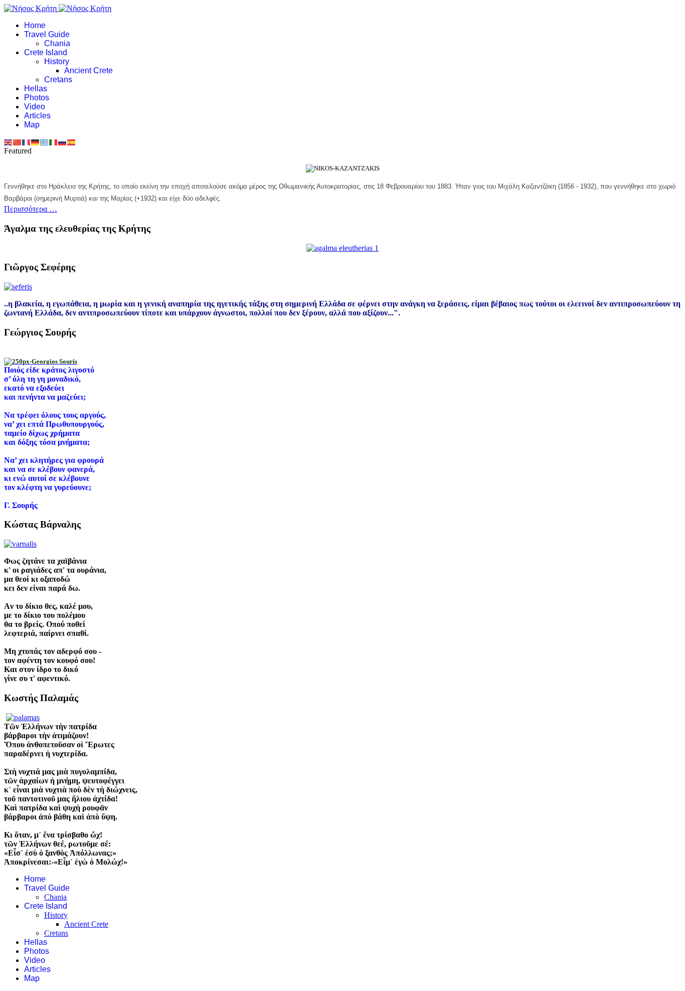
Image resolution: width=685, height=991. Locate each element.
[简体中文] (17, 141)
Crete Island (45, 52)
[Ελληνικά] (44, 141)
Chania (57, 43)
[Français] (26, 141)
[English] (8, 141)
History (56, 61)
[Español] (71, 141)
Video (34, 106)
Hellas (35, 88)
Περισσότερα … (30, 209)
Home (35, 25)
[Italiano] (53, 141)
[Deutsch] (35, 141)
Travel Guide (47, 34)
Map (32, 124)
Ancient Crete (88, 70)
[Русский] (62, 141)
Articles (37, 115)
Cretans (58, 79)
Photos (36, 97)
